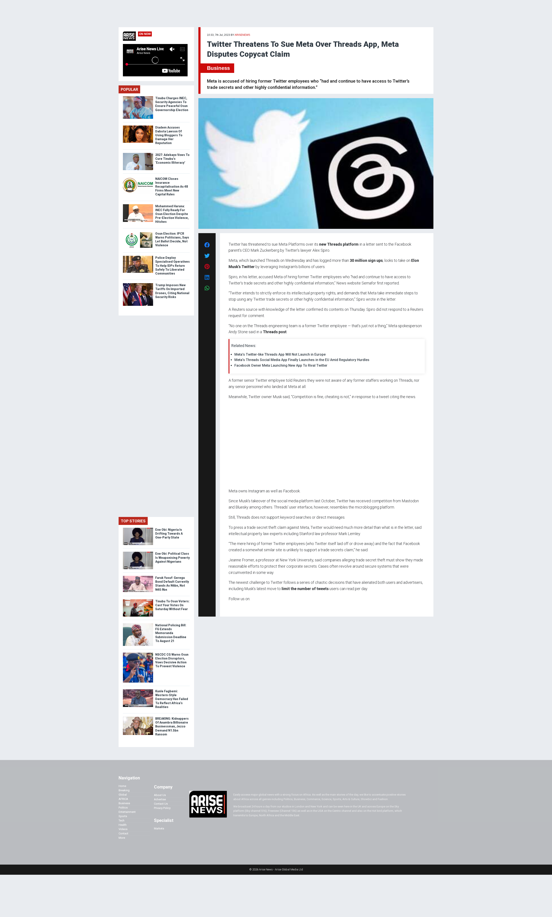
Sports (123, 816)
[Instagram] (233, 607)
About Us (160, 795)
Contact (123, 833)
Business (218, 68)
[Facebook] (229, 607)
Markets (159, 828)
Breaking (124, 790)
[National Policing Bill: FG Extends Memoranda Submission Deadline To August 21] (138, 624)
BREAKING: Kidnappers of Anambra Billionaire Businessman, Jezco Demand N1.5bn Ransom (172, 726)
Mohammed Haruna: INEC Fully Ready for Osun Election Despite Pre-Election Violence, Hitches (172, 214)
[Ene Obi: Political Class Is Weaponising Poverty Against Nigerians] (138, 552)
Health (123, 824)
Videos (123, 829)
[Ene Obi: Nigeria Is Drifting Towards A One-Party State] (138, 529)
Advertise (160, 799)
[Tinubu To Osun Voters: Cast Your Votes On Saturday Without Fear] (138, 600)
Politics (123, 807)
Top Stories (133, 521)
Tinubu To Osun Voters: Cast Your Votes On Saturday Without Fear (172, 605)
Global (123, 794)
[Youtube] (237, 607)
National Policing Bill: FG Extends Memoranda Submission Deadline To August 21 (170, 633)
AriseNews (242, 34)
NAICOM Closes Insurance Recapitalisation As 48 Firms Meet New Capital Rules (171, 186)
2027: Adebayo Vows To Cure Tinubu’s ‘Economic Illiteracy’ (172, 158)
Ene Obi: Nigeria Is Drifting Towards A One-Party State (169, 533)
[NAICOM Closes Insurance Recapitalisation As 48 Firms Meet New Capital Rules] (138, 178)
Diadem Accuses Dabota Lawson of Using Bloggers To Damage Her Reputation (168, 135)
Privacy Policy (162, 808)
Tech (121, 820)
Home (122, 786)
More (122, 837)
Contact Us (161, 803)
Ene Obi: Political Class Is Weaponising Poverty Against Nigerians (172, 557)
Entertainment (127, 811)
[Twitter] (231, 607)
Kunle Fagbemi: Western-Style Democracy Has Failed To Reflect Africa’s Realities (171, 699)
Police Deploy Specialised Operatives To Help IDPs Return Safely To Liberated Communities (172, 265)
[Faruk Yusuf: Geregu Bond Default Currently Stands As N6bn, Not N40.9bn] (138, 577)
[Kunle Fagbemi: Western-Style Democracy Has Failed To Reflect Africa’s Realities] (138, 690)
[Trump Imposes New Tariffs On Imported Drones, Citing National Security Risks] (138, 284)
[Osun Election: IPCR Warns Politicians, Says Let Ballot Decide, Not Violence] (138, 232)
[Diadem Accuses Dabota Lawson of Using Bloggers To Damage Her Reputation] (138, 126)
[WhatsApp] (235, 607)
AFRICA (123, 799)
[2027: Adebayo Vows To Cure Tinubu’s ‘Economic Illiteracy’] (138, 154)
